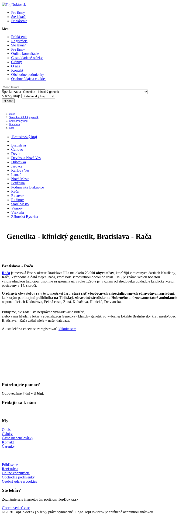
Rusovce (17, 196)
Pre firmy (18, 12)
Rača (11, 127)
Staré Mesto (20, 204)
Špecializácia (11, 92)
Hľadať (8, 101)
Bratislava (14, 124)
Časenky (8, 446)
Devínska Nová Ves (26, 158)
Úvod (12, 113)
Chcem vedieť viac (16, 508)
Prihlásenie (19, 21)
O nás (15, 66)
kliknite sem (67, 329)
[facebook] (2, 412)
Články (16, 62)
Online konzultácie (25, 54)
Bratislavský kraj (18, 120)
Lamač (16, 175)
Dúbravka (18, 162)
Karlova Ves (20, 170)
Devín (15, 154)
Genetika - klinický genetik (23, 117)
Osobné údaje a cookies (28, 79)
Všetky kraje (11, 96)
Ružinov (17, 200)
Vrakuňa (17, 212)
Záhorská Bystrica (24, 217)
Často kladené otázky (27, 58)
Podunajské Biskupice (27, 187)
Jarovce (16, 166)
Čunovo (17, 149)
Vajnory (17, 208)
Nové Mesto (20, 179)
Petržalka (18, 183)
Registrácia (19, 41)
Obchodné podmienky (27, 75)
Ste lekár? (18, 17)
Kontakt (17, 70)
